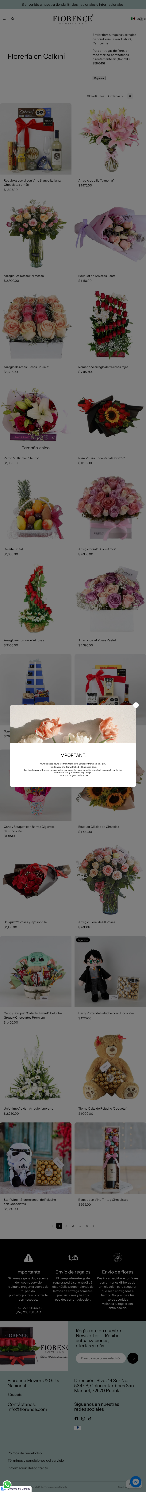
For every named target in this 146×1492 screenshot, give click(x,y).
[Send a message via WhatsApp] (7, 1485)
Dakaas (26, 1488)
